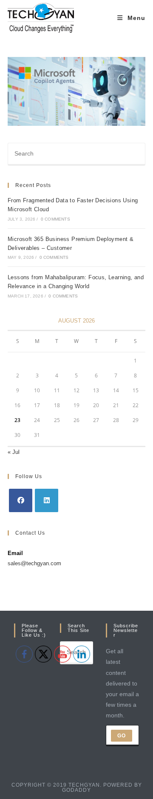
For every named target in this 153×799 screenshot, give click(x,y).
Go (121, 736)
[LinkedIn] (46, 500)
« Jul (14, 452)
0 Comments (55, 219)
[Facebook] (20, 500)
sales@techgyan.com (34, 563)
